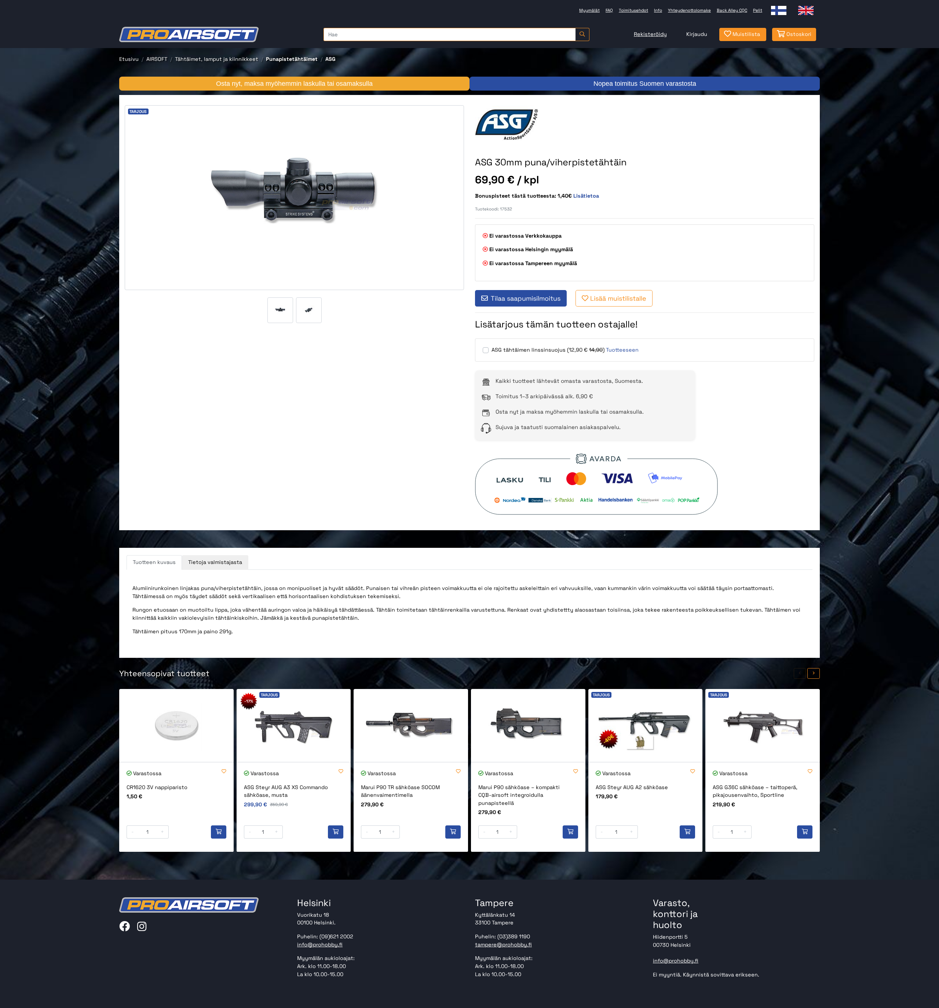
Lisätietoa (586, 196)
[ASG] (517, 123)
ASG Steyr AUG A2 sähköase (632, 787)
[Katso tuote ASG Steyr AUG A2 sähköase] (645, 725)
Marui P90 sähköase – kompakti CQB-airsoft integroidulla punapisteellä (519, 795)
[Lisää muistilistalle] (224, 772)
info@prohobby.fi (320, 944)
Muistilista (745, 34)
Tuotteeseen (622, 350)
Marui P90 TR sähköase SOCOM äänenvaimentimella (400, 791)
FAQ (609, 10)
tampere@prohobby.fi (503, 944)
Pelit (757, 10)
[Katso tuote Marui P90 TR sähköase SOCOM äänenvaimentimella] (411, 725)
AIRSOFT (156, 59)
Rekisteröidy (650, 34)
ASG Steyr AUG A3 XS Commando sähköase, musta (286, 791)
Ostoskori (798, 34)
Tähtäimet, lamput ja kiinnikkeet (216, 59)
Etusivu (129, 59)
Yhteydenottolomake (689, 10)
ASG (330, 59)
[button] (800, 673)
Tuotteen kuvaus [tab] (154, 562)
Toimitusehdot (633, 10)
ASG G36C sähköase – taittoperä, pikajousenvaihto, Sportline (755, 791)
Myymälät (589, 10)
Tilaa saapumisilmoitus (525, 298)
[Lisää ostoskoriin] (218, 832)
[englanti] (805, 10)
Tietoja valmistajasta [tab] (215, 562)
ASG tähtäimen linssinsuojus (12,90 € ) (548, 350)
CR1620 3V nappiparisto (157, 787)
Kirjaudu (696, 34)
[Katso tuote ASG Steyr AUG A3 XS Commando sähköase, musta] (294, 725)
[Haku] (582, 34)
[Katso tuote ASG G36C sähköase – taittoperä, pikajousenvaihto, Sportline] (762, 725)
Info (658, 10)
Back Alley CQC (732, 10)
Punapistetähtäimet (292, 59)
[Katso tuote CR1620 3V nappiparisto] (176, 725)
